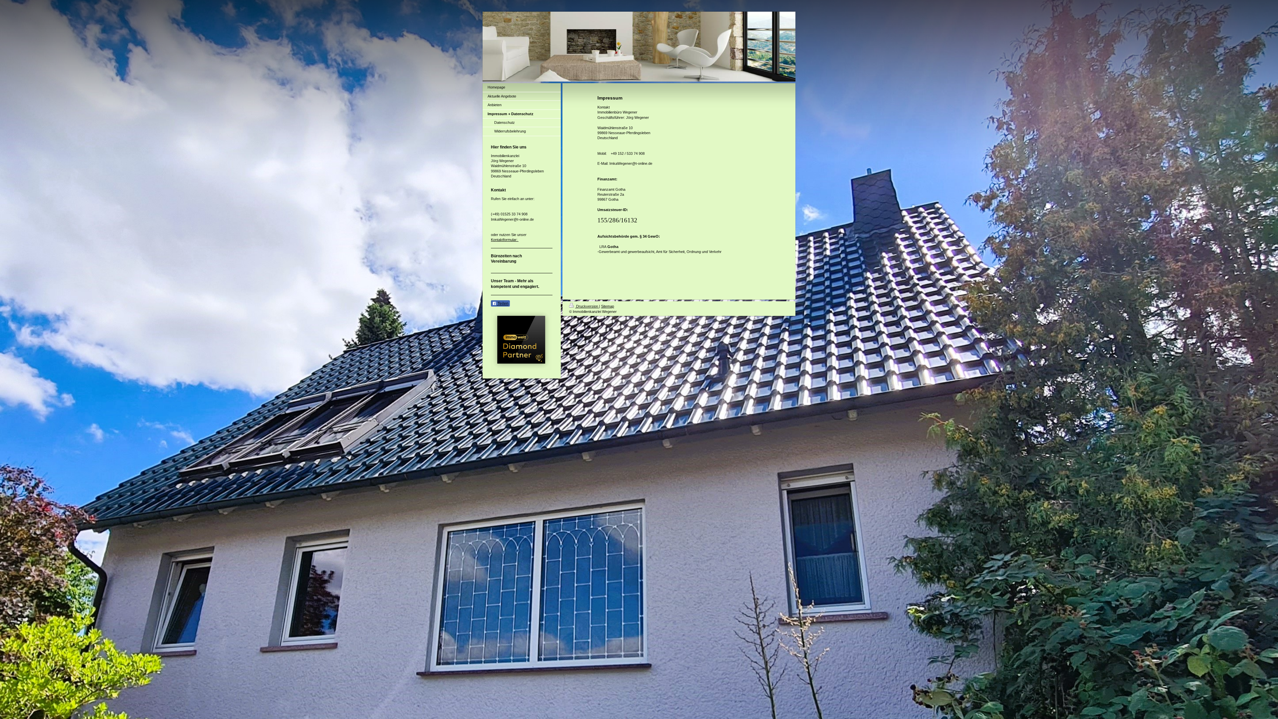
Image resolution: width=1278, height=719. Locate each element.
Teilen (503, 303)
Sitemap (607, 306)
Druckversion (587, 306)
